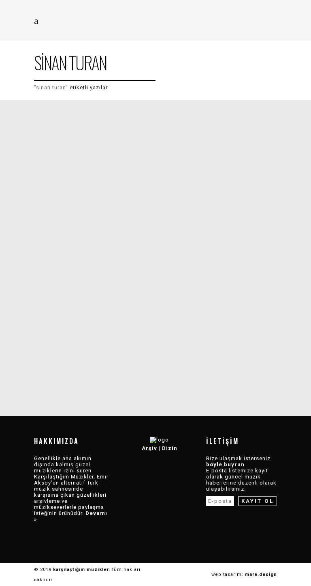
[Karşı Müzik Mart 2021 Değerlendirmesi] (95, 314)
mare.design (261, 574)
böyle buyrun (225, 464)
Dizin (169, 448)
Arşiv (149, 448)
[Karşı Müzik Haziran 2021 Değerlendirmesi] (95, 193)
